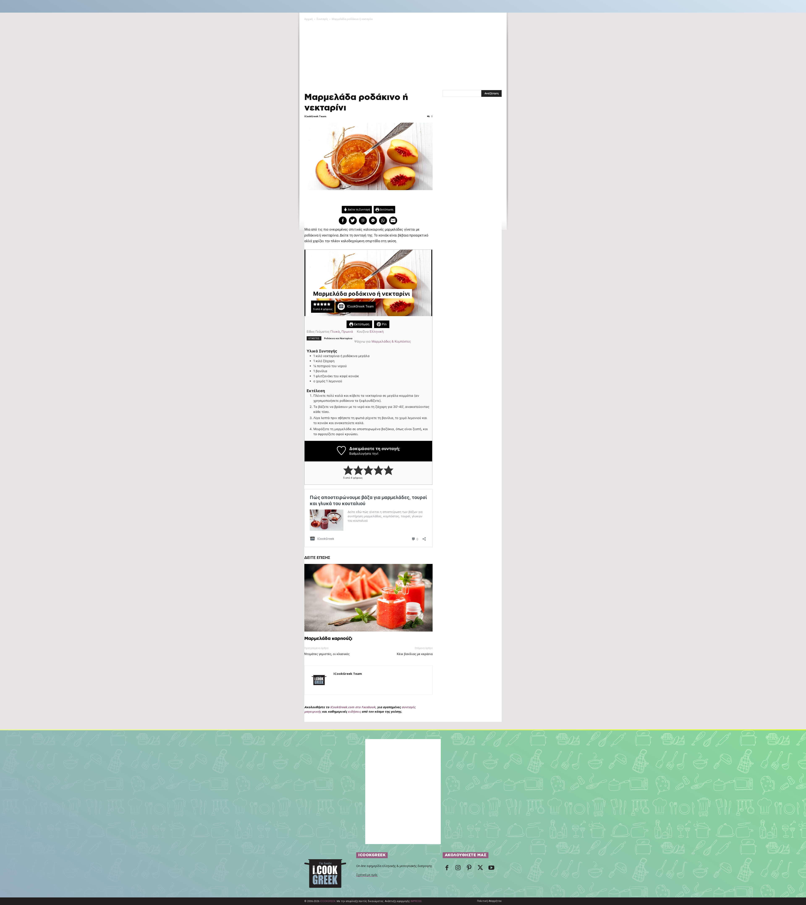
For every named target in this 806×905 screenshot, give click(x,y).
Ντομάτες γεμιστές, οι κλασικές (327, 654)
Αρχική (308, 19)
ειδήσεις (354, 711)
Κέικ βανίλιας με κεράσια (415, 654)
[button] (315, 304)
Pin (384, 324)
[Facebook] (447, 869)
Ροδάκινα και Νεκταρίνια (338, 338)
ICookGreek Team (315, 116)
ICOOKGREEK (327, 901)
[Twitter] (480, 869)
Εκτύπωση (386, 209)
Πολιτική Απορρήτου (489, 901)
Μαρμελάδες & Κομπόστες (391, 341)
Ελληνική (377, 332)
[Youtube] (491, 869)
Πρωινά (347, 332)
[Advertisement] (403, 52)
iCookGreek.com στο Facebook (353, 707)
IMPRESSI (416, 901)
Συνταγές (322, 19)
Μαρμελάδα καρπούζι (328, 638)
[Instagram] (458, 869)
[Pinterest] (469, 869)
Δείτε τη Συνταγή (358, 209)
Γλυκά (335, 332)
